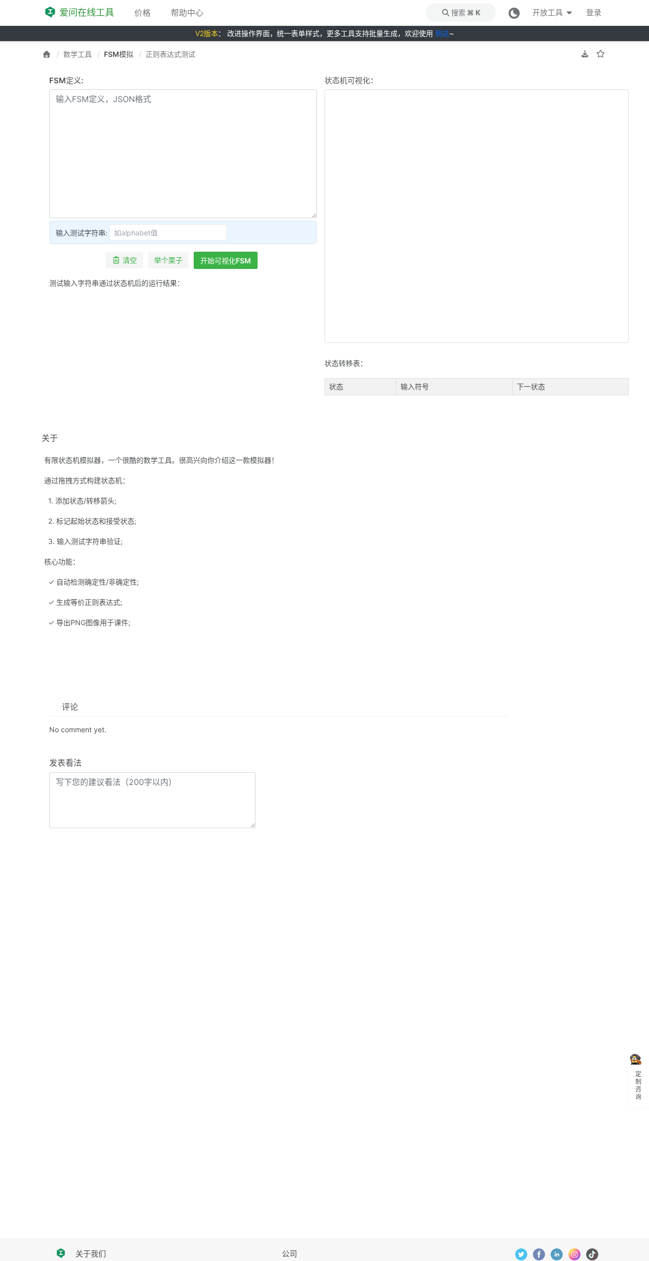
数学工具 (77, 54)
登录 (593, 12)
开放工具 (548, 12)
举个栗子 (168, 260)
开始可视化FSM (225, 260)
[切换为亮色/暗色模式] (514, 12)
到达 (442, 33)
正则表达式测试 (170, 54)
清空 (130, 260)
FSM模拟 (118, 54)
